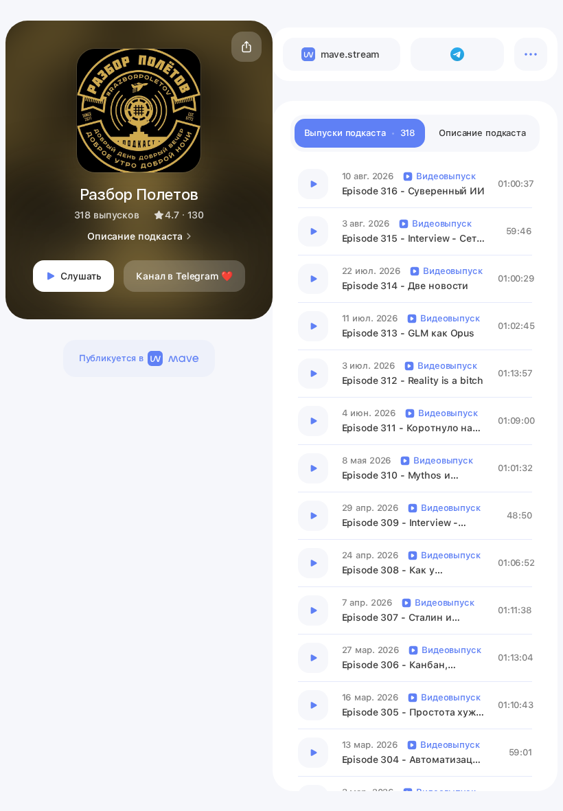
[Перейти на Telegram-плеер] (457, 54)
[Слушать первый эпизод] (313, 184)
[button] (246, 47)
